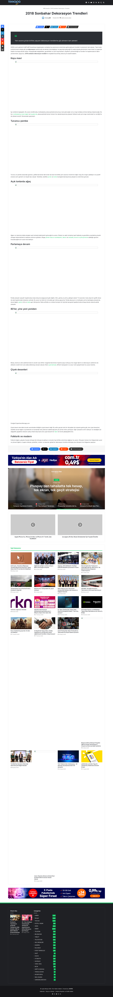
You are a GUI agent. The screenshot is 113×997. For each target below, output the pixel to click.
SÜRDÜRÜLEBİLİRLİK (40, 979)
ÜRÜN (36, 926)
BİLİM (36, 966)
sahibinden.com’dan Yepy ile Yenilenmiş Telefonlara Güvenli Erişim (90, 765)
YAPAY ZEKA (38, 964)
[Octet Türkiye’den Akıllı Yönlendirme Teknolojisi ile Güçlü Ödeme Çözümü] (68, 623)
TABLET (37, 937)
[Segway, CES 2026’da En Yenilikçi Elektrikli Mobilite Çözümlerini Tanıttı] (68, 558)
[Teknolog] (14, 3)
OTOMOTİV (38, 958)
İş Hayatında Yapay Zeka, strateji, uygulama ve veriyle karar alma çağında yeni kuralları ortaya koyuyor (44, 632)
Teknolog (47, 18)
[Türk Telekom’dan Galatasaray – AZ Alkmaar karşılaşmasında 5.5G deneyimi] (68, 756)
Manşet (37, 918)
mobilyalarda (17, 114)
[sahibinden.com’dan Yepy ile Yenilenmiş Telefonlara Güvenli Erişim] (91, 756)
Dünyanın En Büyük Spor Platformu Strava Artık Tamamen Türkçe (56, 489)
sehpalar (70, 237)
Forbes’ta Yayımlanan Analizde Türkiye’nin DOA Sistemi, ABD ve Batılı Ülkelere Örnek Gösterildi (15, 927)
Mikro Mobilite (38, 977)
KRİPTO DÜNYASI (39, 969)
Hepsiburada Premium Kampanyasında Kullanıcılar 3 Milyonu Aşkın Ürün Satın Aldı (42, 611)
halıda (29, 302)
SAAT (36, 953)
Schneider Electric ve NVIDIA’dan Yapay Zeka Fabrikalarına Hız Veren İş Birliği (91, 611)
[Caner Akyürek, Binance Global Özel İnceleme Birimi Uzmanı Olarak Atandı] (44, 812)
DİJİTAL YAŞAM (39, 923)
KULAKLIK (38, 948)
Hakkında (42, 991)
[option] (56, 488)
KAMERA (37, 945)
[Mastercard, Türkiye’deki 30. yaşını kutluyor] (44, 581)
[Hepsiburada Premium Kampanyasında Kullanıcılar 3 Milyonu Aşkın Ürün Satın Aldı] (44, 602)
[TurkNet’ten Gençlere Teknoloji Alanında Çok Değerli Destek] (21, 756)
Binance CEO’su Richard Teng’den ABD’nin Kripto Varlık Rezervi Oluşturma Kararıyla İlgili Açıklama (91, 744)
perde (49, 177)
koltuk (55, 177)
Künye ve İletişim (50, 991)
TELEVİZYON (38, 939)
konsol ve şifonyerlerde (81, 237)
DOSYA (37, 956)
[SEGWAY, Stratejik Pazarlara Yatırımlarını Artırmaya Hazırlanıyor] (91, 581)
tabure (64, 237)
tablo (56, 431)
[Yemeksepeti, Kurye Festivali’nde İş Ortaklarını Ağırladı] (21, 581)
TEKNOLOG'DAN (39, 971)
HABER (56, 476)
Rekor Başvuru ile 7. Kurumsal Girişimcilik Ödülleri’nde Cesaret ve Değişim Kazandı (68, 590)
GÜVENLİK (37, 961)
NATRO (71, 988)
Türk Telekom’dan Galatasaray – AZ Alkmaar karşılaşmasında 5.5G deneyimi (67, 765)
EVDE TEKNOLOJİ (40, 950)
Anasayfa (47, 8)
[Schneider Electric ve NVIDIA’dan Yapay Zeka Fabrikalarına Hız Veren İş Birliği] (91, 602)
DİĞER (36, 928)
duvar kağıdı (24, 114)
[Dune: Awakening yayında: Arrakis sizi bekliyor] (21, 623)
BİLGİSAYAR (38, 934)
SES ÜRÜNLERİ (39, 942)
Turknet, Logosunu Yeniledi (18, 609)
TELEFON (37, 931)
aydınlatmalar (52, 365)
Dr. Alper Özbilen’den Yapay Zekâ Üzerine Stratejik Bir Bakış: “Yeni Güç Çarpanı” (68, 611)
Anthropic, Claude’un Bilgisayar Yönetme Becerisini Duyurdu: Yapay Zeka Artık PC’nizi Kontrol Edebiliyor (21, 567)
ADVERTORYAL (39, 974)
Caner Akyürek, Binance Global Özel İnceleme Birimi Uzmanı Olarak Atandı (44, 877)
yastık (20, 302)
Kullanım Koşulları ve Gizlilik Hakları (64, 991)
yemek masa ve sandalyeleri (53, 237)
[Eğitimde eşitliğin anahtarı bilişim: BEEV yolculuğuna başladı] (44, 558)
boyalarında (34, 114)
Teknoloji (37, 920)
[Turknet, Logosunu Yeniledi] (21, 602)
